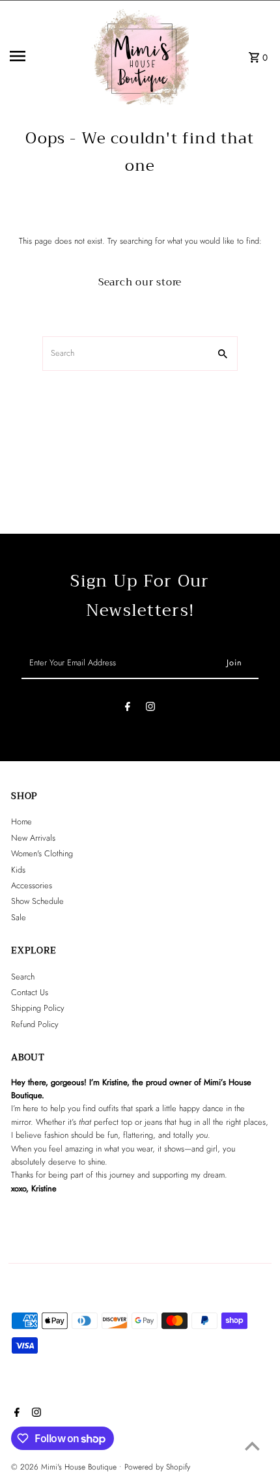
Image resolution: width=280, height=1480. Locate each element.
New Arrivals (33, 838)
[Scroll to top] (252, 1445)
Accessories (31, 885)
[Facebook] (127, 709)
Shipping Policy (37, 1008)
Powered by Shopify (157, 1467)
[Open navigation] (46, 56)
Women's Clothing (42, 853)
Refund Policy (35, 1024)
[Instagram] (150, 709)
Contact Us (29, 992)
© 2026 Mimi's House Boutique (65, 1467)
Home (21, 821)
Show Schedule (37, 901)
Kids (18, 869)
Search (23, 976)
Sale (18, 917)
